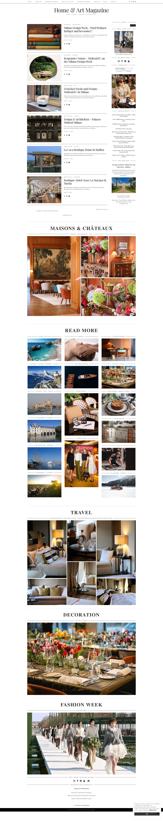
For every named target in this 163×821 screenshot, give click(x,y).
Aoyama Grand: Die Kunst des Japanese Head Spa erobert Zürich (123, 142)
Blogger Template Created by (81, 809)
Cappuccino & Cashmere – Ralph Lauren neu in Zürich (123, 155)
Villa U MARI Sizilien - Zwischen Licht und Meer (123, 120)
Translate (128, 71)
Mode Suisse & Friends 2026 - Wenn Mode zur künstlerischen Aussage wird (124, 132)
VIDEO (105, 1)
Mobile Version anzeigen (47, 211)
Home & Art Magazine (81, 10)
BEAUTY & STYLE (67, 1)
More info (153, 810)
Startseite (67, 215)
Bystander (67, 24)
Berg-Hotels (68, 177)
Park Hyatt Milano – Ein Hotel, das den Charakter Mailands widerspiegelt (124, 137)
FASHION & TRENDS (83, 1)
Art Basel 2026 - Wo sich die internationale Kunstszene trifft (124, 151)
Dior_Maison (76, 24)
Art (75, 85)
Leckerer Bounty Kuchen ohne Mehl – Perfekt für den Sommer (123, 115)
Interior (75, 55)
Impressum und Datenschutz (81, 788)
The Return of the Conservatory (124, 129)
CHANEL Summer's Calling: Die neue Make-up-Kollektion (123, 124)
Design (76, 116)
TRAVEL (37, 1)
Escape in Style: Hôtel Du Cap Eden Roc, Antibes (123, 166)
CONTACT (113, 1)
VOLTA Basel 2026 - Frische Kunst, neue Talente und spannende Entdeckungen (123, 146)
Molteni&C (77, 177)
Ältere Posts (102, 209)
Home (29, 1)
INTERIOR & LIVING (51, 1)
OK (147, 814)
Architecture (68, 85)
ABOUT (96, 1)
